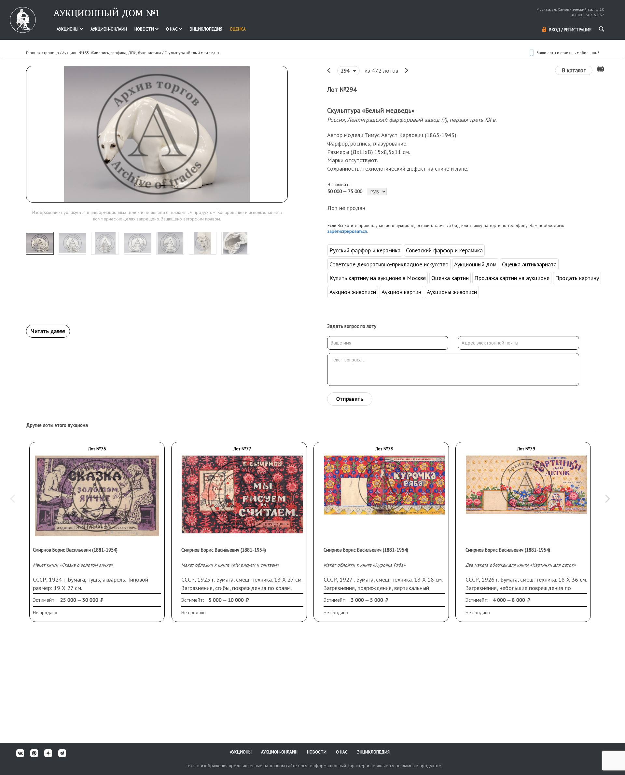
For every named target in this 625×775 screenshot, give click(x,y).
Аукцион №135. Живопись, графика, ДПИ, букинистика (111, 52)
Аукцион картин (401, 292)
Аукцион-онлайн (108, 29)
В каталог (574, 70)
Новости (144, 29)
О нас (172, 29)
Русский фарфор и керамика (364, 250)
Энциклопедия (206, 29)
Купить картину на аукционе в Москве (377, 278)
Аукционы (68, 29)
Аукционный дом (475, 264)
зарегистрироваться (347, 231)
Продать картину (577, 278)
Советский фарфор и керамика (444, 250)
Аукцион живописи (352, 292)
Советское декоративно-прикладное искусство (389, 264)
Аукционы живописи (452, 292)
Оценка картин (450, 278)
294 (346, 70)
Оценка (238, 29)
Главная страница (42, 52)
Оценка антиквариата (529, 264)
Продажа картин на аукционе (511, 278)
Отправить (349, 398)
